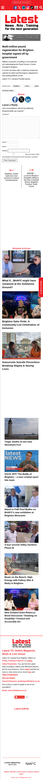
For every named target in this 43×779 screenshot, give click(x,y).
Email (4, 146)
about (6, 772)
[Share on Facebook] (15, 102)
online (29, 661)
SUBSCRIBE (41, 287)
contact (29, 772)
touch (27, 669)
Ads (29, 672)
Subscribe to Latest (21, 2)
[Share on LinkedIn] (28, 102)
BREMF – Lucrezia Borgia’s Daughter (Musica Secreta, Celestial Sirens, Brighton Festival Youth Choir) (31, 179)
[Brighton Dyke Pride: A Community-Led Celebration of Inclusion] (21, 305)
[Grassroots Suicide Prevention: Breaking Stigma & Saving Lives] (21, 345)
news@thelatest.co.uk (17, 690)
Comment (5, 114)
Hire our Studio (8, 678)
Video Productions (10, 675)
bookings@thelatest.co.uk (29, 681)
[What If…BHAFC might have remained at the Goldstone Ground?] (21, 264)
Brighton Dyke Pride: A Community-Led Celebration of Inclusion (20, 324)
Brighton (16, 86)
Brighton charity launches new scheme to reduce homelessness (11, 177)
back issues (22, 772)
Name (4, 142)
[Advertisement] (21, 218)
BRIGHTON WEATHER (21, 763)
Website (4, 151)
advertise (13, 772)
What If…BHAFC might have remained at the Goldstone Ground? (19, 284)
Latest (27, 86)
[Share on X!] (21, 102)
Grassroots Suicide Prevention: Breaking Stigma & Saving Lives (21, 365)
